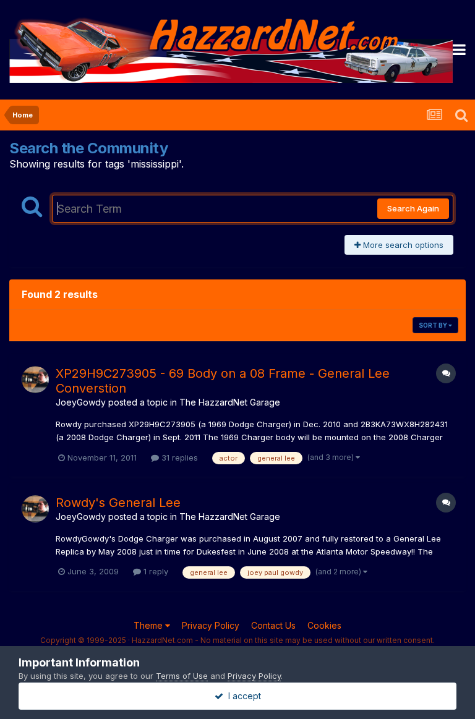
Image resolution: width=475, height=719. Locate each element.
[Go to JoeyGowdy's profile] (35, 379)
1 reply (154, 571)
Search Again (413, 208)
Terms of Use (182, 676)
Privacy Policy (210, 625)
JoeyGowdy (81, 402)
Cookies (324, 625)
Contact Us (273, 625)
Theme (149, 625)
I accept (242, 696)
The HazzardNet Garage (229, 402)
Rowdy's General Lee (118, 502)
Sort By (433, 325)
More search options (402, 245)
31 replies (178, 457)
